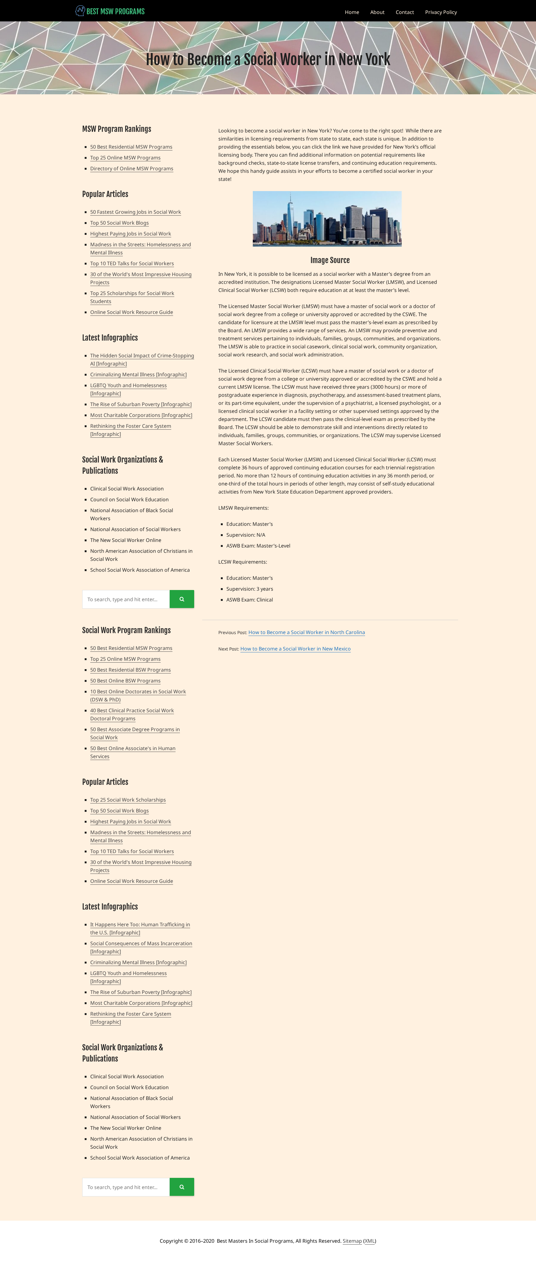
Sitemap (352, 1240)
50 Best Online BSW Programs (125, 680)
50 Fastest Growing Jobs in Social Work (135, 211)
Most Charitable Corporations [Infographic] (141, 415)
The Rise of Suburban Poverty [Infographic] (141, 404)
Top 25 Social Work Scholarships (128, 799)
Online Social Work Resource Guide (131, 312)
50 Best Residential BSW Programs (130, 669)
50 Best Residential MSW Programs (131, 146)
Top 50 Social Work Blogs (119, 222)
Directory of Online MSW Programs (131, 168)
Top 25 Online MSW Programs (125, 157)
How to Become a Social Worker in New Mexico (295, 648)
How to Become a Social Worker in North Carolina (306, 632)
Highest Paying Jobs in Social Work (130, 233)
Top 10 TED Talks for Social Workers (132, 263)
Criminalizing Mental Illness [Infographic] (138, 374)
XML (370, 1240)
